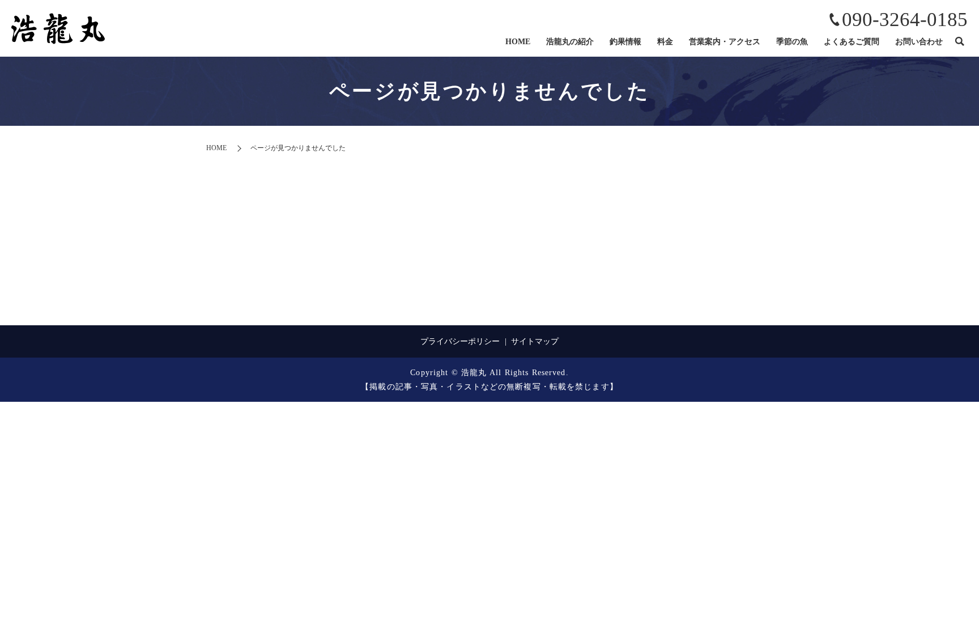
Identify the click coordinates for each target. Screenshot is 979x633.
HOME (517, 41)
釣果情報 (625, 41)
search (959, 41)
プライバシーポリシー (460, 341)
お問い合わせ (919, 41)
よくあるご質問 (851, 41)
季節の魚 (792, 41)
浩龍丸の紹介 (570, 41)
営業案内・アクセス (724, 41)
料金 (665, 41)
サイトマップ (535, 341)
